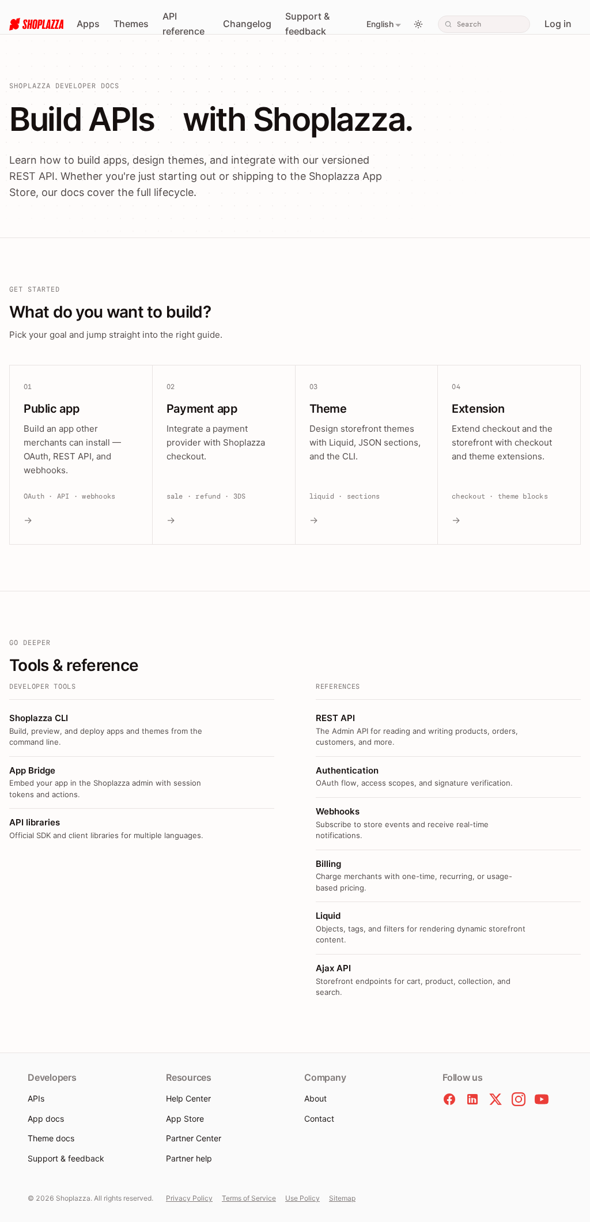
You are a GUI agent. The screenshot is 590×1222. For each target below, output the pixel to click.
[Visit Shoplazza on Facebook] (449, 1099)
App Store (185, 1118)
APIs (36, 1098)
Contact (319, 1118)
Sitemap (342, 1198)
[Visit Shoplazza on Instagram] (518, 1099)
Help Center (188, 1098)
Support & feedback (307, 23)
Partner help (189, 1158)
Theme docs (51, 1138)
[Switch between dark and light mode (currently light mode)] (418, 24)
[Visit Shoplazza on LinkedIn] (472, 1099)
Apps (88, 23)
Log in (558, 23)
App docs (46, 1118)
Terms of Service (249, 1198)
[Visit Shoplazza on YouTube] (542, 1099)
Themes (131, 23)
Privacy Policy (189, 1198)
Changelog (247, 23)
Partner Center (193, 1138)
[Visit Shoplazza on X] (495, 1099)
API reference (183, 23)
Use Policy (302, 1198)
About (315, 1098)
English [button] (380, 24)
